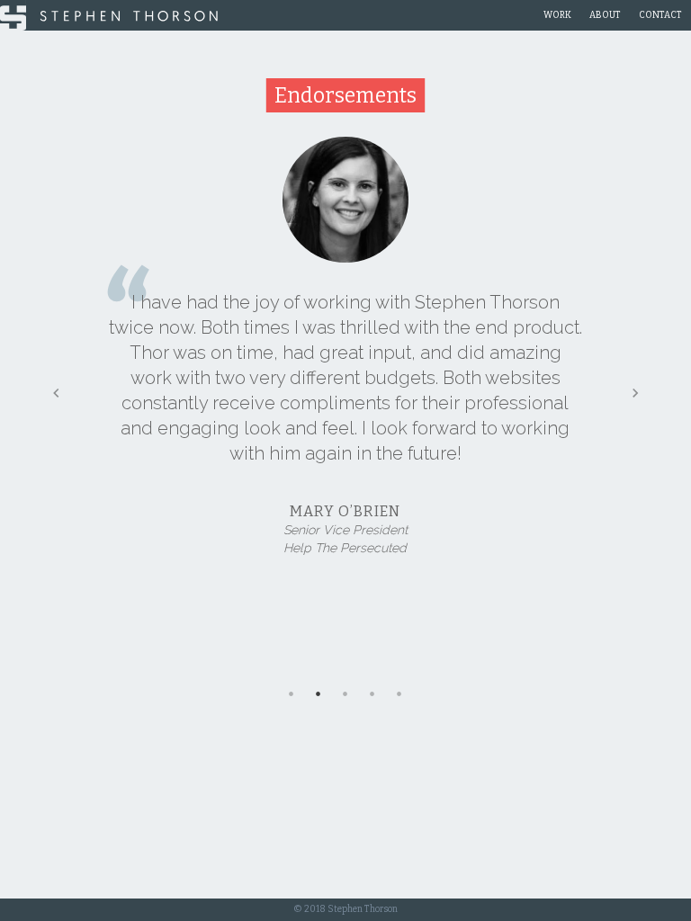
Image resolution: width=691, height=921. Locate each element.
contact (660, 15)
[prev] (56, 393)
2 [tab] (319, 693)
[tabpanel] (345, 360)
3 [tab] (345, 693)
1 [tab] (292, 693)
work (557, 15)
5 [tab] (399, 693)
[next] (635, 393)
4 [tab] (372, 693)
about (605, 15)
